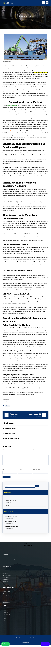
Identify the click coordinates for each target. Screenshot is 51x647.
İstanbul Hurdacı (6, 593)
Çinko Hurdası (5, 577)
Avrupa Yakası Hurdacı (11, 500)
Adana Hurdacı (9, 497)
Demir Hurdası (6, 571)
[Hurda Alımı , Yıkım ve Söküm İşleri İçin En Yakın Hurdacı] (8, 2)
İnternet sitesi (36, 469)
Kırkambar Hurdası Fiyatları (11, 526)
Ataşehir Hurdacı (6, 595)
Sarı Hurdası (5, 581)
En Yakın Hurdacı (9, 502)
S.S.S (5, 616)
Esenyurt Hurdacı (6, 591)
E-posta (20, 469)
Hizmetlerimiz (7, 614)
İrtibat (5, 620)
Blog (5, 618)
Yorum (4, 453)
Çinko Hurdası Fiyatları (10, 521)
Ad (4, 469)
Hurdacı (7, 405)
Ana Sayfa (6, 610)
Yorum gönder (6, 476)
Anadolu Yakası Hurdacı (8, 598)
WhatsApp (6, 644)
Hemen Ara (46, 644)
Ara (37, 486)
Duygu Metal (6, 399)
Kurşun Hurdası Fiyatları (11, 516)
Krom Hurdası (5, 579)
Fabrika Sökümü (6, 583)
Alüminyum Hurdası (7, 575)
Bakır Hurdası (5, 573)
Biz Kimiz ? (6, 612)
